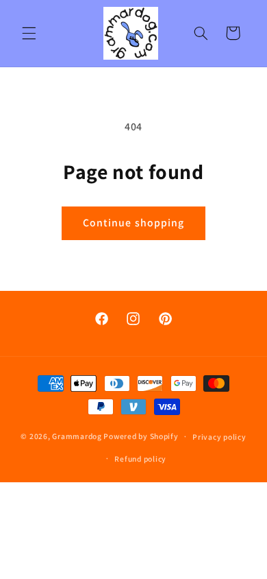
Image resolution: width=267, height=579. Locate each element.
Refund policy (140, 458)
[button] (28, 33)
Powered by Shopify (140, 436)
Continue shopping (133, 222)
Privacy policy (219, 437)
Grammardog (76, 436)
